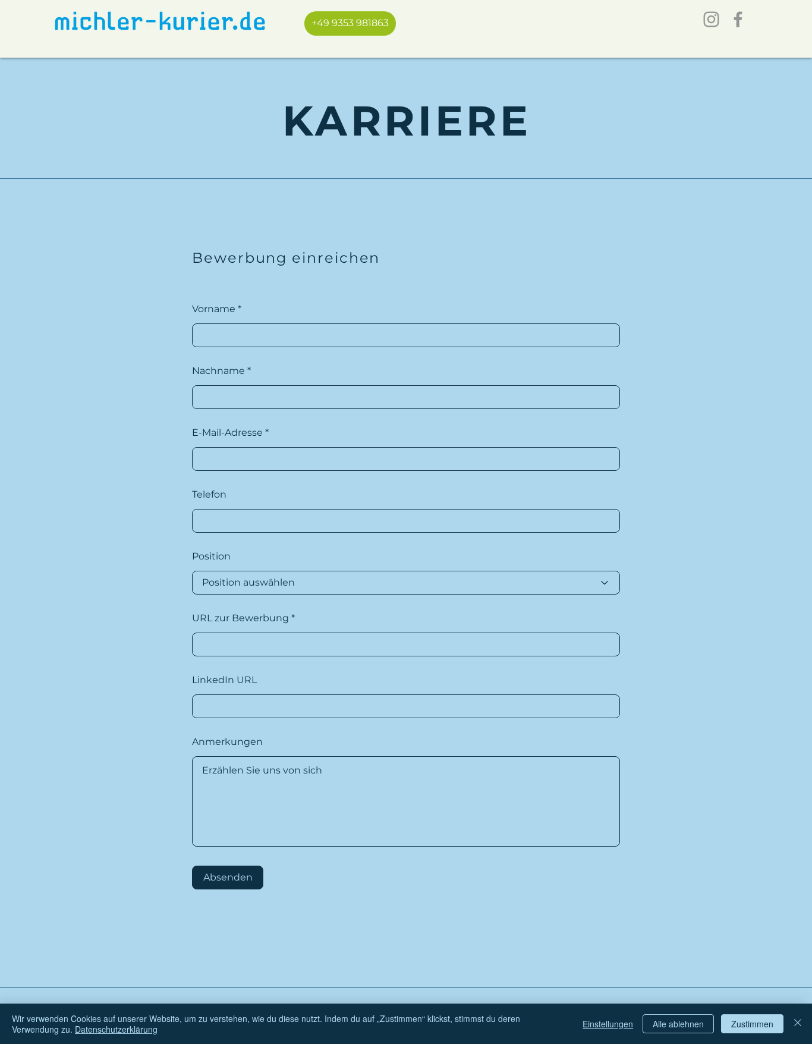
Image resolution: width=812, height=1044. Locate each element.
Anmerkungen (227, 742)
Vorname (213, 309)
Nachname (218, 371)
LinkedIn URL (224, 680)
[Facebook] (738, 19)
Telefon (209, 494)
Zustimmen (752, 1024)
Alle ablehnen (678, 1024)
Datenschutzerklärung (116, 1029)
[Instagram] (711, 19)
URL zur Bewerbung (240, 618)
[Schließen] (798, 1023)
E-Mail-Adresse (227, 433)
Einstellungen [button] (608, 1024)
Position (211, 556)
